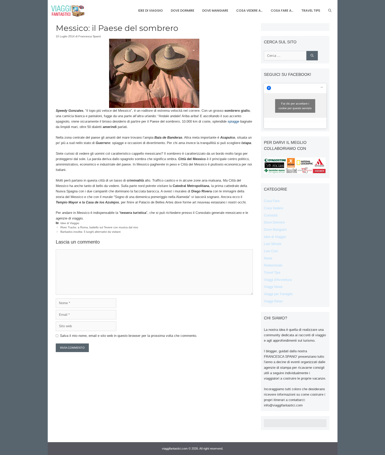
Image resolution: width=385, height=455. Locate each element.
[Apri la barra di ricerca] (329, 11)
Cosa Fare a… (282, 10)
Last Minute (272, 244)
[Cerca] (312, 56)
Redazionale (273, 265)
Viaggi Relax (273, 301)
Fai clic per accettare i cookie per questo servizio (295, 106)
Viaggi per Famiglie (278, 294)
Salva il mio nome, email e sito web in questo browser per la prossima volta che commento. (128, 336)
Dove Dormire (182, 10)
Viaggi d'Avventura (278, 280)
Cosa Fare (272, 201)
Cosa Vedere (273, 208)
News (268, 258)
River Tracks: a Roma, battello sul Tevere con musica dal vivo (99, 227)
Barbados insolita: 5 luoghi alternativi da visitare (90, 231)
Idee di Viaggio (150, 10)
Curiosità (270, 215)
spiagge (233, 121)
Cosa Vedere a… (249, 10)
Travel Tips (310, 10)
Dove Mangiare (215, 10)
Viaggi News (273, 287)
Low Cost (271, 251)
